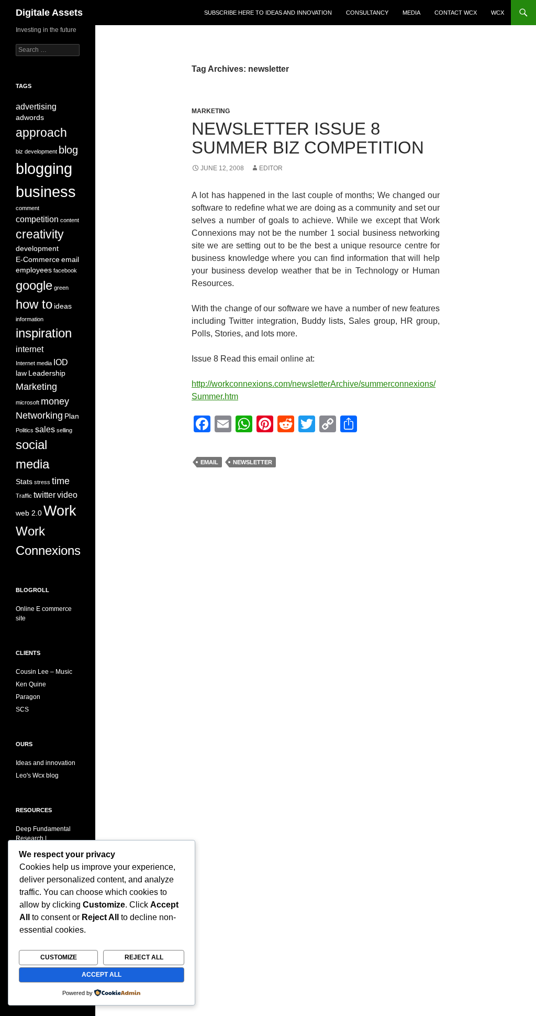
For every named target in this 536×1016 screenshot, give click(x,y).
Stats (24, 482)
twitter (44, 494)
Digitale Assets (49, 12)
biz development (36, 151)
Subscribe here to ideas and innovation (268, 12)
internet (29, 349)
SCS (22, 709)
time (61, 480)
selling (64, 430)
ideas (63, 306)
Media (411, 12)
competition (37, 219)
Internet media (34, 363)
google (34, 285)
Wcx (497, 12)
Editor (271, 168)
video (67, 494)
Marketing (211, 111)
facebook (65, 270)
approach (41, 132)
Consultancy (367, 12)
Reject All (144, 957)
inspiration (44, 333)
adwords (30, 118)
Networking (39, 415)
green (61, 288)
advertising (36, 106)
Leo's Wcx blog (37, 775)
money (55, 401)
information (29, 319)
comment (27, 208)
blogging (44, 168)
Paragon (28, 697)
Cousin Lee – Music (44, 671)
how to (34, 304)
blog (68, 150)
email (209, 462)
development (37, 249)
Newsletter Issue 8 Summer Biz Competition (308, 138)
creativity (40, 234)
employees (34, 270)
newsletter (252, 462)
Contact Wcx (455, 12)
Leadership (46, 373)
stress (42, 482)
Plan (71, 416)
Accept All (101, 974)
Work (59, 511)
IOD (60, 362)
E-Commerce (38, 260)
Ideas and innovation (45, 763)
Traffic (24, 496)
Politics (25, 430)
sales (45, 429)
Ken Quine (31, 684)
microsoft (27, 402)
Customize (58, 957)
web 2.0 (29, 513)
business (46, 191)
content (69, 220)
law (21, 373)
